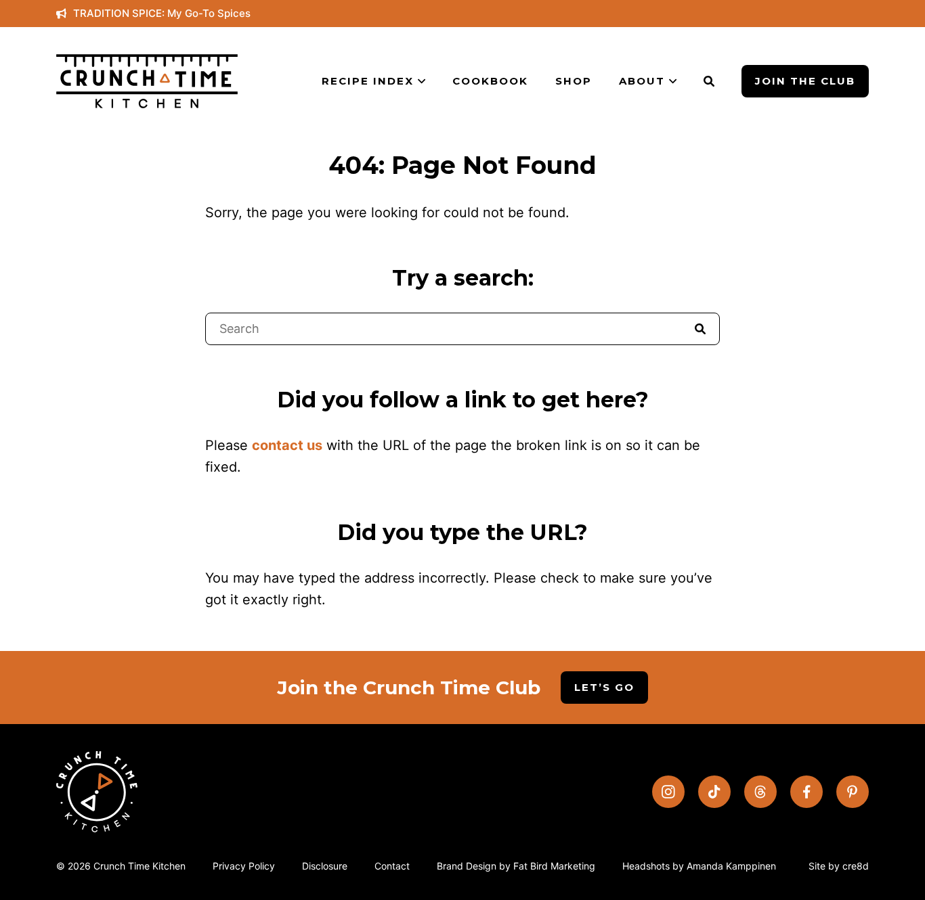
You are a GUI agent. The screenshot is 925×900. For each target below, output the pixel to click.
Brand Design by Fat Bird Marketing (516, 866)
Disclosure (324, 866)
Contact (392, 866)
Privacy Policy (244, 866)
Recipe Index (368, 80)
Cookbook (490, 80)
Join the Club (805, 80)
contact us (287, 445)
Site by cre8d (839, 866)
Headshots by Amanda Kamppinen (699, 866)
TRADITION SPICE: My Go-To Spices (162, 13)
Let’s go (604, 687)
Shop (573, 80)
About (642, 80)
